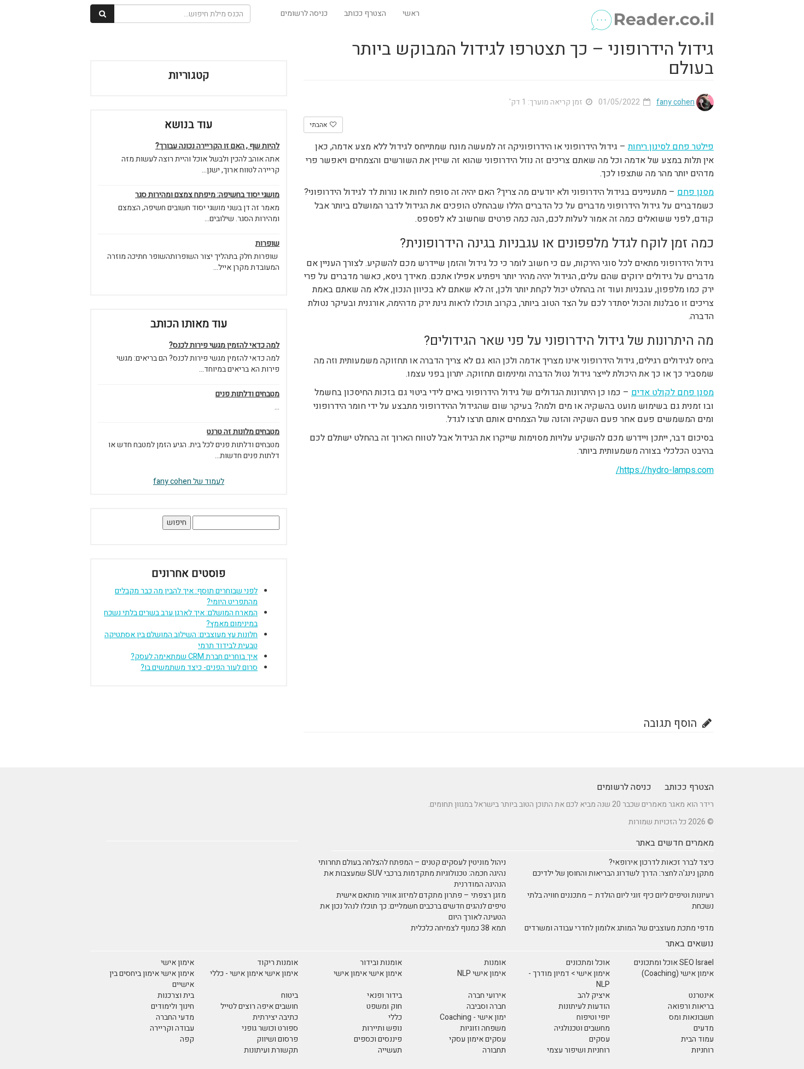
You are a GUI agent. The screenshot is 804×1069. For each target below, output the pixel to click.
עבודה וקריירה (172, 1028)
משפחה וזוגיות (483, 1028)
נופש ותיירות (382, 1028)
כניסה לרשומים (304, 13)
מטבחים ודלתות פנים (247, 394)
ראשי (411, 13)
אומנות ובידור (381, 962)
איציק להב (594, 995)
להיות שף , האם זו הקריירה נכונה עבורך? (217, 146)
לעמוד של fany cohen (188, 481)
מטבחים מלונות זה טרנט (243, 431)
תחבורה (494, 1050)
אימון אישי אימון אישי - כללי (254, 973)
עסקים (599, 1039)
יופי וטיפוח (593, 1017)
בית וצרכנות (176, 995)
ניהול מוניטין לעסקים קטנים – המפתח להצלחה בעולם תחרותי (412, 862)
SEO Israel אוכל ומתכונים (674, 962)
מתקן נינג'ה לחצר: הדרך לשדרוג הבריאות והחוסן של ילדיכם (623, 873)
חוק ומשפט (384, 1006)
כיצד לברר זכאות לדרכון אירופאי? (661, 862)
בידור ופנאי (384, 995)
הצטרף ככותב (365, 13)
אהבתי (319, 125)
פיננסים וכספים (378, 1039)
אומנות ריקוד (277, 962)
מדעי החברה (175, 1017)
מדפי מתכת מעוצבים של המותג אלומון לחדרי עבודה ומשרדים (619, 928)
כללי (395, 1017)
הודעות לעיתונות (584, 1006)
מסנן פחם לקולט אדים (672, 392)
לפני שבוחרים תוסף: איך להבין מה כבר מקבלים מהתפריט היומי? (186, 596)
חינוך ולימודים (172, 1006)
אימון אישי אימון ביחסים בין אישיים (151, 979)
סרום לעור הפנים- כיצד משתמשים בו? (199, 667)
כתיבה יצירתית (275, 1017)
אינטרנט (701, 995)
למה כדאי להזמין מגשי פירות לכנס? (224, 345)
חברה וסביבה (486, 1006)
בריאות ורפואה (691, 1006)
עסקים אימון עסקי (477, 1039)
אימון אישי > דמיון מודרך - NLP (569, 979)
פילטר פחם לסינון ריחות (671, 146)
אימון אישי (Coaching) (678, 973)
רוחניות (702, 1050)
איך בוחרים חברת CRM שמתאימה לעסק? (194, 656)
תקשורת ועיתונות (271, 1050)
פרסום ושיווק (277, 1039)
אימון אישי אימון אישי (368, 973)
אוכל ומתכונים (588, 962)
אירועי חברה (487, 995)
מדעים (704, 1028)
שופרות (267, 243)
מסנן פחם (695, 192)
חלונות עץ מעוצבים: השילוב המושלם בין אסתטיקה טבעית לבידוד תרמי (181, 640)
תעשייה (390, 1050)
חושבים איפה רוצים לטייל (259, 1006)
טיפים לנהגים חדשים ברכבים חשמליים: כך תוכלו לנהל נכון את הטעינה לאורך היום (413, 911)
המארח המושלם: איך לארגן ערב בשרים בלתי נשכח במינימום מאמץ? (181, 618)
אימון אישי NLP (481, 973)
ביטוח (289, 995)
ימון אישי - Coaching (473, 1017)
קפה (187, 1039)
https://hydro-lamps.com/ (665, 470)
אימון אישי (177, 962)
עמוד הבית (697, 1039)
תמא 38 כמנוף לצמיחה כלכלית (458, 928)
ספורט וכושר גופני (270, 1028)
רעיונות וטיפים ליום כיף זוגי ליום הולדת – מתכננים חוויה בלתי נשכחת (620, 900)
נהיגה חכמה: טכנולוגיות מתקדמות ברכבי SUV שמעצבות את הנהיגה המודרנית (415, 879)
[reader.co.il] (651, 13)
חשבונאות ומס (691, 1017)
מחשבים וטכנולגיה (582, 1028)
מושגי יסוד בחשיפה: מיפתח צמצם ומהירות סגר (207, 194)
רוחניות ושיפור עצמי (578, 1050)
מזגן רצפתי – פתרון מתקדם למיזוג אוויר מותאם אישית (421, 895)
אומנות (495, 962)
